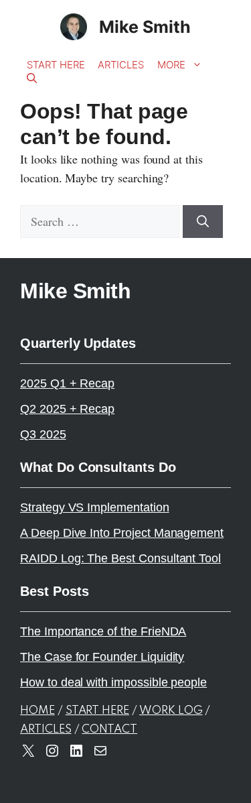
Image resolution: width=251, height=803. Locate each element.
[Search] (203, 221)
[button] (32, 78)
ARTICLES (46, 729)
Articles (121, 64)
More (171, 64)
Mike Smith (144, 27)
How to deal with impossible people (113, 682)
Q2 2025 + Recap (67, 409)
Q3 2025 (43, 434)
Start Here (55, 64)
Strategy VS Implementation (94, 507)
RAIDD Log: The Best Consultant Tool (120, 558)
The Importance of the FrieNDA (103, 631)
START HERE (97, 711)
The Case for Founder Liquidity (102, 657)
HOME (37, 711)
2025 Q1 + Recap (67, 383)
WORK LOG (171, 711)
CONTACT (109, 729)
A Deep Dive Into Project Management (122, 533)
